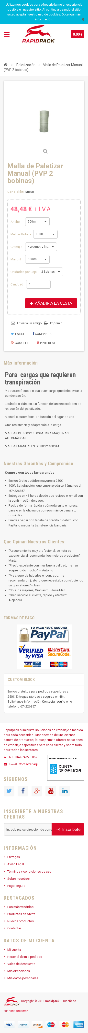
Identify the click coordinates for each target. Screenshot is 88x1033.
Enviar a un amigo (29, 323)
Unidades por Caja (24, 272)
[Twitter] (9, 791)
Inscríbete (70, 829)
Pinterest (47, 343)
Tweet (19, 334)
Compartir (43, 334)
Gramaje (17, 247)
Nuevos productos (20, 921)
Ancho (16, 222)
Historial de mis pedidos (24, 957)
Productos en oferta (21, 914)
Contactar (14, 928)
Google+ (21, 343)
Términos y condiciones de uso (29, 871)
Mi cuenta (14, 949)
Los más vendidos (20, 907)
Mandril (16, 259)
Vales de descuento (21, 964)
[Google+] (37, 791)
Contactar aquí (52, 701)
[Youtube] (50, 791)
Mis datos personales (22, 978)
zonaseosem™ (19, 1011)
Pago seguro (16, 886)
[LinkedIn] (64, 791)
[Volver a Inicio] (6, 64)
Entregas (13, 857)
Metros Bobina (21, 234)
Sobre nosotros (18, 878)
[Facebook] (23, 791)
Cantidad (17, 284)
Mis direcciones (18, 971)
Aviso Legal (15, 864)
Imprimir (56, 323)
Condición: (15, 192)
